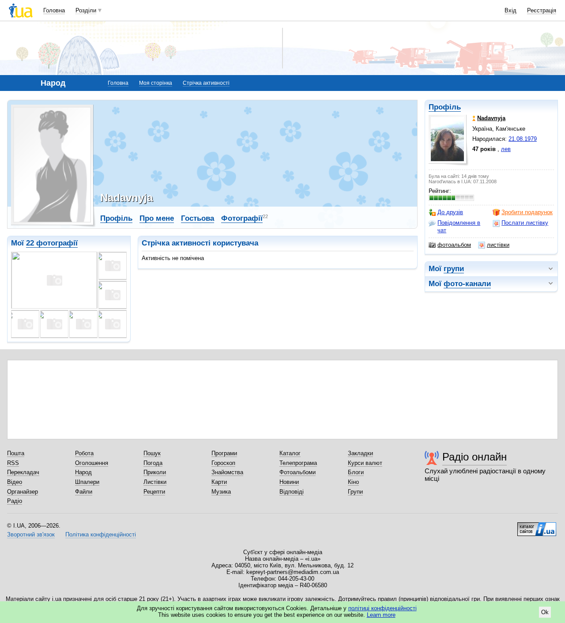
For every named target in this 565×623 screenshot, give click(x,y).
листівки (498, 245)
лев (506, 149)
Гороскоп (223, 463)
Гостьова (197, 218)
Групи (355, 491)
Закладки (360, 453)
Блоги (356, 472)
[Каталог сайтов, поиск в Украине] (536, 525)
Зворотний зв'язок (31, 534)
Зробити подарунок (527, 212)
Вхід (510, 10)
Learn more (381, 615)
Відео (14, 482)
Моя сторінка (155, 83)
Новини (289, 482)
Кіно (353, 482)
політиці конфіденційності (382, 608)
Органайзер (22, 491)
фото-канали (467, 283)
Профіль (445, 107)
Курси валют (365, 463)
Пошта (15, 453)
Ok (545, 612)
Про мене (156, 218)
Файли (83, 491)
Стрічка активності (206, 83)
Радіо (14, 501)
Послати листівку (524, 222)
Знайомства (227, 472)
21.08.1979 (522, 139)
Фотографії (242, 218)
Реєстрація (541, 10)
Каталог (290, 453)
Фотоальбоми (297, 472)
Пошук (152, 453)
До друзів (450, 212)
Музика (221, 491)
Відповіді (291, 491)
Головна (54, 10)
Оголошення (91, 463)
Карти (219, 482)
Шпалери (87, 482)
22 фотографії (52, 243)
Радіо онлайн (474, 457)
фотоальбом (454, 245)
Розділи (85, 10)
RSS (13, 463)
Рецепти (154, 491)
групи (454, 268)
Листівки (154, 482)
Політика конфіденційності (100, 534)
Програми (224, 453)
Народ (83, 472)
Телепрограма (298, 463)
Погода (152, 463)
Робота (84, 453)
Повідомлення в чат (458, 226)
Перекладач (23, 472)
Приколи (154, 472)
